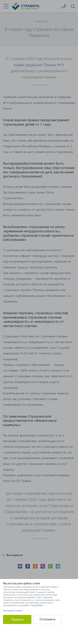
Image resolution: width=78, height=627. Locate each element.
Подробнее (37, 605)
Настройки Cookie (12, 610)
